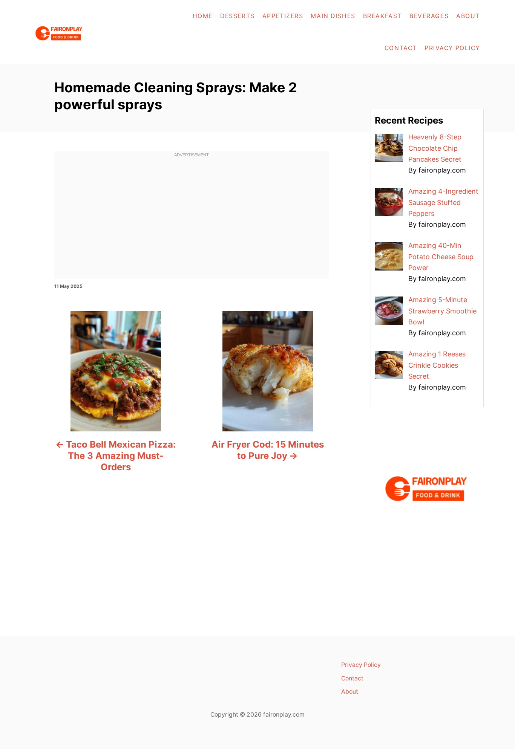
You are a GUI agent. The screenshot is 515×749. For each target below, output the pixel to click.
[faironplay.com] (79, 32)
